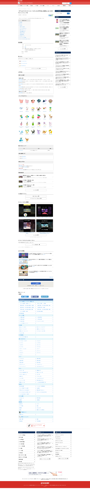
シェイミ (20, 354)
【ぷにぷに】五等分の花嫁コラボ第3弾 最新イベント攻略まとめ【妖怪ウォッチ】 (44, 455)
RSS (65, 485)
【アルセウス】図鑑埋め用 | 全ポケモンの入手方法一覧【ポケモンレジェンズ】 (62, 72)
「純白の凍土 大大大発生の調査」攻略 (43, 309)
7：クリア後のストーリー (23, 323)
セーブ (38, 403)
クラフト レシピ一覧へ (35, 68)
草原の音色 (24, 156)
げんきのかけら (23, 65)
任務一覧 (20, 376)
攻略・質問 (21, 419)
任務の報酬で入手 (22, 31)
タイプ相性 (21, 405)
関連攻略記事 (22, 34)
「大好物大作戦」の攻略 (41, 307)
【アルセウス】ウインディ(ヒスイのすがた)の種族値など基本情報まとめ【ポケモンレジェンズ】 (62, 59)
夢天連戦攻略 (21, 313)
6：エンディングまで (40, 321)
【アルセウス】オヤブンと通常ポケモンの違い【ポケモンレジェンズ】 (62, 69)
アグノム (20, 350)
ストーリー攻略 (25, 5)
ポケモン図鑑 (42, 5)
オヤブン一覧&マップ (23, 374)
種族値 (20, 407)
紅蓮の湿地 (20, 92)
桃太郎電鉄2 (57, 454)
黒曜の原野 (20, 79)
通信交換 (20, 421)
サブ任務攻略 (21, 441)
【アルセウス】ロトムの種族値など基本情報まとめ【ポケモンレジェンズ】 (62, 66)
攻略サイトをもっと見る (63, 458)
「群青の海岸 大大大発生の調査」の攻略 (26, 307)
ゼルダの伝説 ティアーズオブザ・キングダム (62, 448)
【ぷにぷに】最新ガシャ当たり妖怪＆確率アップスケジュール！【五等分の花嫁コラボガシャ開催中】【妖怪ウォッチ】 (44, 451)
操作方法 (20, 403)
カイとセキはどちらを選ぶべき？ (25, 392)
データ (53, 5)
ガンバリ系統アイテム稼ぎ (23, 388)
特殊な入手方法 (22, 32)
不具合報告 (38, 421)
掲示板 (70, 5)
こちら (38, 285)
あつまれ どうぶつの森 (59, 450)
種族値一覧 (38, 370)
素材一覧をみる (35, 196)
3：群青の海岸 (21, 319)
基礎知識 (64, 5)
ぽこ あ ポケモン (58, 436)
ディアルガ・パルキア (23, 340)
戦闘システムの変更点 (40, 409)
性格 (37, 405)
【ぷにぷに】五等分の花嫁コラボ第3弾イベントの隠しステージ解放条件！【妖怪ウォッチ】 (44, 443)
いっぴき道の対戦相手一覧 (41, 382)
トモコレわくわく (58, 438)
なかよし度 (38, 407)
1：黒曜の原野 (21, 317)
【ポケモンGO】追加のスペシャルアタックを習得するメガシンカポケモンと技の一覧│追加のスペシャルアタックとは (44, 447)
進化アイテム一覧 (40, 372)
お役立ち (58, 5)
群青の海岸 (38, 360)
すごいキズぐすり (24, 61)
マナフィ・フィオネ (22, 348)
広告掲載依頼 (53, 485)
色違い (20, 409)
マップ (48, 5)
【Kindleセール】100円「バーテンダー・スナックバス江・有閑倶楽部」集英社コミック (44, 439)
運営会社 (46, 485)
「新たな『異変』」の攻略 (41, 303)
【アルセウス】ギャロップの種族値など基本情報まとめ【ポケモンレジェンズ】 (62, 77)
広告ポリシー (43, 485)
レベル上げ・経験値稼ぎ (41, 386)
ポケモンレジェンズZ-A (59, 440)
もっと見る (35, 190)
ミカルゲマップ (39, 364)
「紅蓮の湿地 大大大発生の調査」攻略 (43, 305)
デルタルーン (57, 452)
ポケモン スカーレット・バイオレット (61, 446)
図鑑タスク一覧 (22, 382)
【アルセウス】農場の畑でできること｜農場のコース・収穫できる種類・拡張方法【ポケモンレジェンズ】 (62, 81)
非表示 (25, 20)
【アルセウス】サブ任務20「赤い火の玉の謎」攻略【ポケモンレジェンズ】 (62, 56)
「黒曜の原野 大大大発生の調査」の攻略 (26, 305)
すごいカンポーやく (24, 63)
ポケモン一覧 (21, 370)
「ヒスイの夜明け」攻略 (23, 311)
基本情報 (20, 22)
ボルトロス (38, 344)
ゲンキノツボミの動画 (22, 37)
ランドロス (21, 346)
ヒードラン (21, 342)
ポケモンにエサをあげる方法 (41, 392)
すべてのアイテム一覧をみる (35, 198)
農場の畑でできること (40, 390)
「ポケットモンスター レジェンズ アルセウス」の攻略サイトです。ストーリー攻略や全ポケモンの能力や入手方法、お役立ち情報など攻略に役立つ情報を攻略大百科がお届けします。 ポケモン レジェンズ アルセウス (45, 479)
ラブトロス (38, 346)
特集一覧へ (51, 277)
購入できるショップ (23, 29)
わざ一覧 (38, 374)
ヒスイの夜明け (20, 5)
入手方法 (20, 25)
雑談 (37, 419)
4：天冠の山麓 (39, 319)
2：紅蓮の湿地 (39, 317)
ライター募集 (49, 485)
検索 (71, 3)
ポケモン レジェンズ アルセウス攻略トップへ (36, 425)
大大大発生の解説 (40, 311)
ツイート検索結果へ (35, 244)
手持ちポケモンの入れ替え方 (24, 390)
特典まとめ (21, 414)
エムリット (38, 350)
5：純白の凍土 (21, 321)
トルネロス (21, 344)
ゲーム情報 (21, 439)
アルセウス (21, 352)
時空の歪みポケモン (40, 380)
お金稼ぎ (38, 388)
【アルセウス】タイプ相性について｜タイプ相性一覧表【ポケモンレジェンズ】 (62, 84)
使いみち (20, 23)
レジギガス (38, 342)
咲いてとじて (24, 158)
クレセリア (38, 340)
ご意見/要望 (30, 485)
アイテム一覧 (39, 376)
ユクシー (38, 348)
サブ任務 (36, 5)
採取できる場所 (22, 26)
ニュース (20, 450)
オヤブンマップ (22, 364)
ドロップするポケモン (23, 28)
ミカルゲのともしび (40, 378)
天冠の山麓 (21, 362)
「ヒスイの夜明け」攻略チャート (25, 303)
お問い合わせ (57, 485)
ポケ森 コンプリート (59, 456)
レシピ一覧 (21, 378)
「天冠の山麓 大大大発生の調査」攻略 (26, 309)
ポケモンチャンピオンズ (59, 442)
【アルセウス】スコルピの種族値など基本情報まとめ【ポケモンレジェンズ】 (62, 75)
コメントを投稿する (35, 283)
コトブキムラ (21, 150)
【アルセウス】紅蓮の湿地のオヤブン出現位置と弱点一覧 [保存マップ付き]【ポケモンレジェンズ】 (62, 62)
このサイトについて (25, 485)
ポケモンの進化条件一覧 (23, 372)
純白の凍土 (38, 362)
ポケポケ (57, 444)
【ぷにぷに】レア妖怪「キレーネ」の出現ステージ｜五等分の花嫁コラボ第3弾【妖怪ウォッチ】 (44, 436)
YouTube (63, 485)
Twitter (60, 485)
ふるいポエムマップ (40, 366)
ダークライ (38, 352)
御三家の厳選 (21, 386)
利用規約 (33, 485)
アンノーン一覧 (22, 380)
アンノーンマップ (22, 366)
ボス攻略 (31, 5)
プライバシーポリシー (38, 485)
